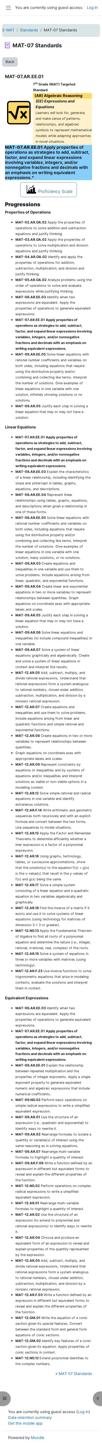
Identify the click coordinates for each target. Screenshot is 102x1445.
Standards (29, 30)
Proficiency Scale (55, 191)
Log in (92, 7)
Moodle (37, 1437)
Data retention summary (30, 1417)
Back (9, 61)
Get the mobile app (25, 1423)
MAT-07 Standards (75, 1373)
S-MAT (8, 30)
